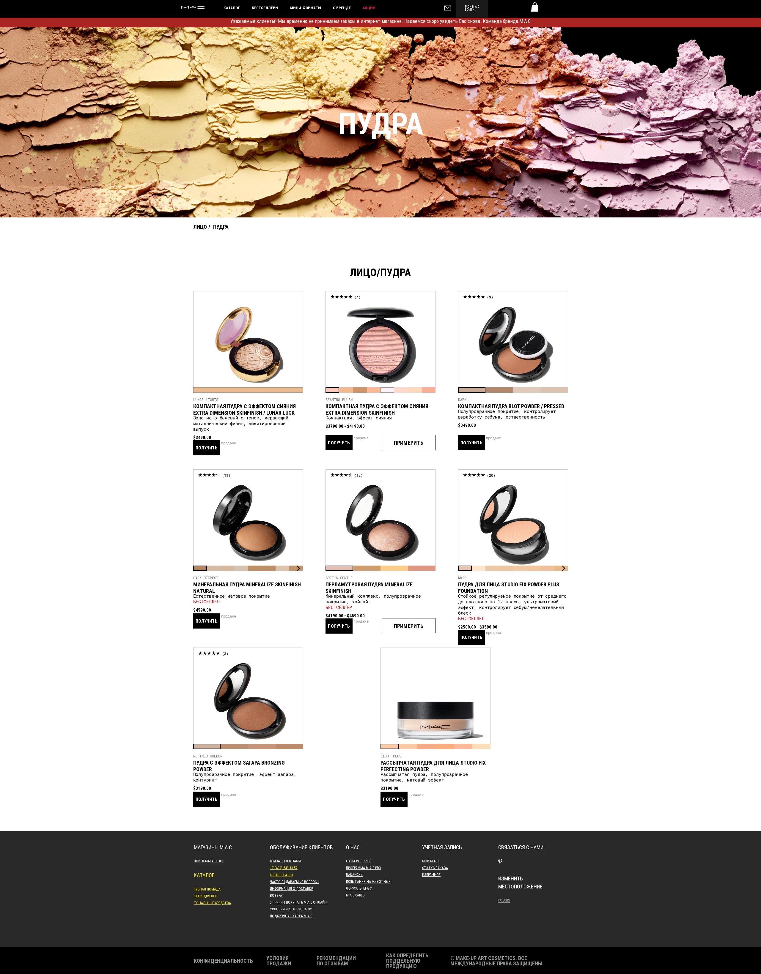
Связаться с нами (285, 860)
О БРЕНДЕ (342, 7)
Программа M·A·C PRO (363, 867)
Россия (504, 900)
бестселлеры (265, 7)
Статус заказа (435, 867)
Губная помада (207, 889)
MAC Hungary (193, 7)
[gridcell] (248, 390)
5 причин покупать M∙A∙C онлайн (298, 902)
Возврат (277, 895)
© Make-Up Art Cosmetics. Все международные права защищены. (497, 960)
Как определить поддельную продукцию (407, 961)
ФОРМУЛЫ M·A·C (359, 888)
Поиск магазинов (209, 860)
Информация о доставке (291, 888)
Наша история (358, 860)
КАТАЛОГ (232, 7)
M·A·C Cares (355, 895)
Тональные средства (212, 902)
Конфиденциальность (223, 960)
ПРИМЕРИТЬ (408, 442)
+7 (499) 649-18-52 (284, 867)
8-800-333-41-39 (281, 874)
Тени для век (205, 896)
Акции (369, 7)
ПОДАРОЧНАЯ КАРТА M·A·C (291, 915)
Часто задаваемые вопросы (294, 881)
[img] (248, 344)
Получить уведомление (206, 455)
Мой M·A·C (430, 860)
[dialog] (248, 406)
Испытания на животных (368, 881)
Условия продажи (278, 960)
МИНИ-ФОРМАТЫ (305, 7)
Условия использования (291, 909)
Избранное (431, 874)
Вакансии (354, 874)
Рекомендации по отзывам (336, 960)
